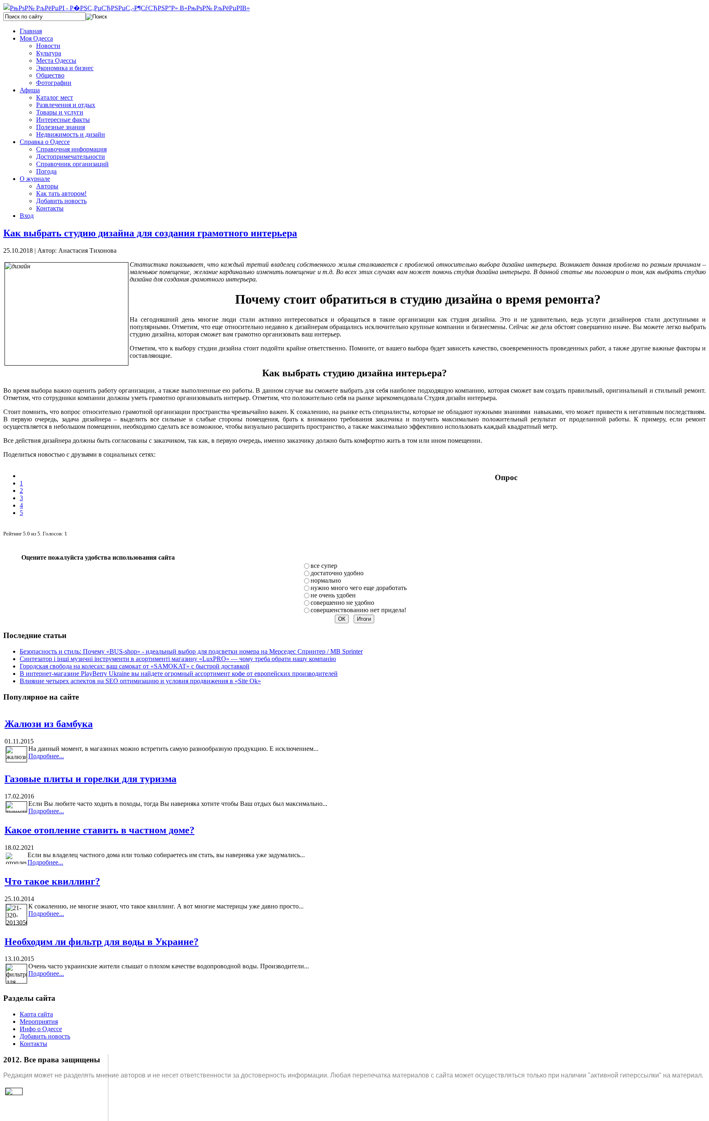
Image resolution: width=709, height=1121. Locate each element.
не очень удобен (333, 595)
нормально (326, 580)
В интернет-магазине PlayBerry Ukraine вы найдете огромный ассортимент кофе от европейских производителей (179, 673)
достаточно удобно (337, 573)
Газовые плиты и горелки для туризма (90, 778)
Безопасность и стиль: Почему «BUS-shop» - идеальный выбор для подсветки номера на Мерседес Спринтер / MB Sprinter (191, 651)
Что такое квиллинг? (52, 881)
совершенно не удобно (342, 602)
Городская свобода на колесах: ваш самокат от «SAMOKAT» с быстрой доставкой (134, 666)
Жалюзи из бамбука (49, 723)
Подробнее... (46, 756)
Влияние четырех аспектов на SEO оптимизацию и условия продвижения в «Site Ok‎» (140, 680)
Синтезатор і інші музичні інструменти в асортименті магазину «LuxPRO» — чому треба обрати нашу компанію (178, 658)
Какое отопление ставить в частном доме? (99, 830)
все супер (324, 565)
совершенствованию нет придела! (358, 609)
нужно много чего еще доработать (359, 587)
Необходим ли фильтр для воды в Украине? (102, 941)
